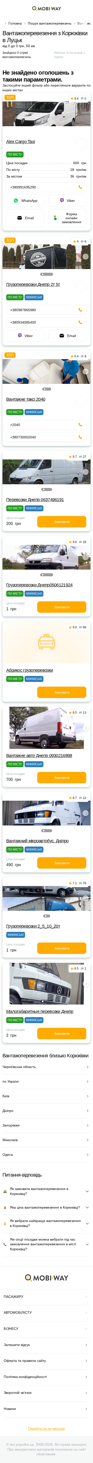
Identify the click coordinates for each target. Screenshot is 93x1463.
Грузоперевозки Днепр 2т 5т (33, 284)
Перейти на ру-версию (46, 1429)
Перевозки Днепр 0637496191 (35, 499)
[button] (42, 274)
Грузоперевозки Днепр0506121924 (39, 584)
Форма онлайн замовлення (71, 218)
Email (29, 218)
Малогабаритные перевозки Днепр (39, 1011)
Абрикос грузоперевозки (29, 670)
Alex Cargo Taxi (20, 141)
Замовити (62, 522)
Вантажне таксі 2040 (25, 399)
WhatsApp (29, 201)
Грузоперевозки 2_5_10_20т (33, 926)
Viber (71, 201)
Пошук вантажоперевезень (49, 23)
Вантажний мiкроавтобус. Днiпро (37, 840)
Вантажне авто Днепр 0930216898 (39, 755)
